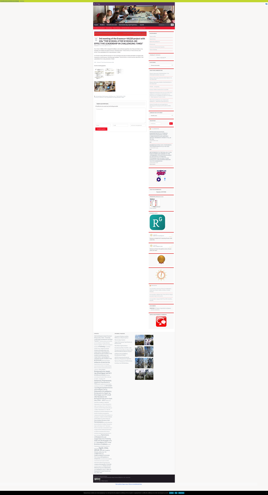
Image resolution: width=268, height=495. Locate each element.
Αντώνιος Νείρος (102, 45)
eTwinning (101, 346)
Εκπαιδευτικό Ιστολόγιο (134, 17)
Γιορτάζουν (154, 285)
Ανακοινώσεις (108, 45)
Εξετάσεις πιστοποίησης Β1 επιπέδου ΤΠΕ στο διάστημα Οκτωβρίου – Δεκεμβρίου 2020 (102, 377)
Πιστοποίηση (98, 422)
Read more (181, 492)
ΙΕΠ (107, 385)
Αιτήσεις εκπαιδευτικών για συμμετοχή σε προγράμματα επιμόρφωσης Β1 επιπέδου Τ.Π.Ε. (103, 357)
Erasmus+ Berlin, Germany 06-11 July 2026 (159, 89)
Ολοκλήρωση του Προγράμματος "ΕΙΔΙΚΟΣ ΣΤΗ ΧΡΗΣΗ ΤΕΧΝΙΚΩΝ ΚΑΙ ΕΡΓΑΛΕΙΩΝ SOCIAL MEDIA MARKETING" (103, 417)
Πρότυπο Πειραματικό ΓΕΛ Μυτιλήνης (123, 360)
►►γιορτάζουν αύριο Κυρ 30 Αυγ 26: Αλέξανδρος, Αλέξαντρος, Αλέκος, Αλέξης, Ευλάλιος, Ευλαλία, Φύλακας (160, 290)
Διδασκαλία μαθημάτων (155, 41)
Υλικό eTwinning (116, 28)
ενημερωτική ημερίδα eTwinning (102, 464)
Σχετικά (142, 24)
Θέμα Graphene (105, 480)
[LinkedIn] (99, 4)
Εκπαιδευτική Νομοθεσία (99, 28)
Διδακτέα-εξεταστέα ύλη (102, 362)
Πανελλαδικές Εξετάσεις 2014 (102, 420)
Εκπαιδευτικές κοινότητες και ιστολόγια (9, 1)
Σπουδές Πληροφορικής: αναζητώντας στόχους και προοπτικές (102, 446)
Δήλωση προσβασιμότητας (135, 484)
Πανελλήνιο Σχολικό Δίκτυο (121, 345)
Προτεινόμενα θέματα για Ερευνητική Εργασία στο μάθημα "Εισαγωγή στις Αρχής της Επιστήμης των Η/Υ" (103, 424)
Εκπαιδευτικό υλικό (112, 24)
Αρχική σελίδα (153, 36)
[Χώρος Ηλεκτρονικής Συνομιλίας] (161, 321)
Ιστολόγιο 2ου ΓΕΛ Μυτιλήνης (121, 363)
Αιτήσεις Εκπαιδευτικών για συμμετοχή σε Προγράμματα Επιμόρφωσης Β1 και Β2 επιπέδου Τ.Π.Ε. (160, 106)
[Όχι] (266, 493)
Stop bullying (109, 28)
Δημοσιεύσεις (153, 39)
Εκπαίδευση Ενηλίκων (100, 375)
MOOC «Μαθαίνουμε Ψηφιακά (103, 348)
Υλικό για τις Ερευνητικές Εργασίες (157, 46)
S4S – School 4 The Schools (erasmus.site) (104, 62)
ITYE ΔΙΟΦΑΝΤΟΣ (155, 128)
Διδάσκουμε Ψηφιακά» (106, 360)
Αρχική (96, 24)
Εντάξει (171, 492)
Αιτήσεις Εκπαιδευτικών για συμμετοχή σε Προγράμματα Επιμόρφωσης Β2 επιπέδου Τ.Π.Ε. (103, 352)
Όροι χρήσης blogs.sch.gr (122, 484)
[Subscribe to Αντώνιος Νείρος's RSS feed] (95, 4)
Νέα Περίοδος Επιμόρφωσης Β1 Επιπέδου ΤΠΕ (107, 33)
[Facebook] (96, 4)
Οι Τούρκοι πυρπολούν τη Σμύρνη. (163, 308)
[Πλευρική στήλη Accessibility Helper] (266, 4)
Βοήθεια (102, 24)
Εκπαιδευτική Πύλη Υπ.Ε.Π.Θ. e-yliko (123, 347)
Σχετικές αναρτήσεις (155, 309)
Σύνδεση (22, 1)
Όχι (176, 492)
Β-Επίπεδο (97, 360)
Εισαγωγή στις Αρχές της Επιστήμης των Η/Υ (103, 372)
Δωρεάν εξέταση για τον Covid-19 (100, 364)
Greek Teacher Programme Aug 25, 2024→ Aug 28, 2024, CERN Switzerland (134, 34)
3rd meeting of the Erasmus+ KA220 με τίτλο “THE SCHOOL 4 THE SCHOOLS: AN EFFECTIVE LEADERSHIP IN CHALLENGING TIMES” (109, 97)
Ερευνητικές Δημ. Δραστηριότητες (128, 24)
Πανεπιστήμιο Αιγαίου (120, 339)
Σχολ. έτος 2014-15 (101, 449)
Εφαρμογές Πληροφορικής (102, 380)
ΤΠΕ (103, 450)
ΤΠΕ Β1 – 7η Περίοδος (154, 86)
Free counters (153, 208)
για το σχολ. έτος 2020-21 (104, 460)
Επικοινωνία (152, 44)
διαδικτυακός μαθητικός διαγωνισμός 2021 (102, 462)
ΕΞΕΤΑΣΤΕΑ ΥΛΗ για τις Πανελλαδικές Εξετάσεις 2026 (133, 28)
